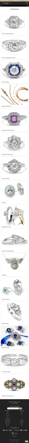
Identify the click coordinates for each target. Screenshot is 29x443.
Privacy (22, 413)
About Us (7, 413)
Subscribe (20, 408)
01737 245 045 (15, 428)
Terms (22, 414)
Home (7, 412)
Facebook (7, 424)
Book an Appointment (7, 418)
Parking (7, 417)
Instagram (7, 425)
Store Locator (7, 414)
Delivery (22, 412)
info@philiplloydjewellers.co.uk (14, 427)
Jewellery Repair (7, 421)
